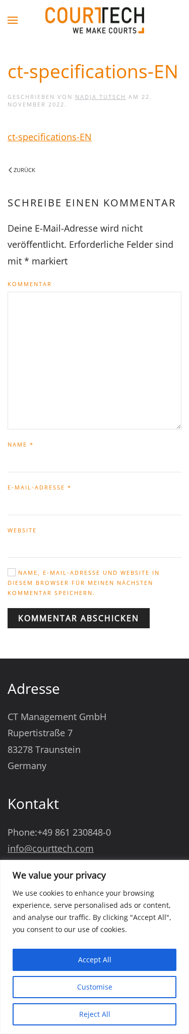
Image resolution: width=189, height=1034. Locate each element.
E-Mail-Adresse (40, 487)
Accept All (94, 959)
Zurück (24, 170)
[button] (13, 20)
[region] (94, 947)
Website (22, 530)
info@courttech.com (51, 848)
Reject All (94, 1014)
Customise (94, 987)
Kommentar (30, 284)
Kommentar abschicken (78, 618)
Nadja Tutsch (100, 96)
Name (21, 444)
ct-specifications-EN (50, 137)
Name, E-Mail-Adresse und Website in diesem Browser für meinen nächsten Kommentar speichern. (84, 582)
